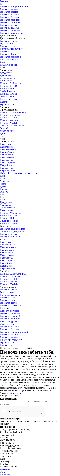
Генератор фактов (9, 54)
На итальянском (8, 149)
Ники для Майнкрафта (11, 83)
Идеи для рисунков (9, 59)
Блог (2, 4)
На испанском (7, 157)
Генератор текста (8, 41)
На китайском (7, 152)
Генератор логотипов (10, 14)
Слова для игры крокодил (13, 125)
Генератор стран (8, 46)
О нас (3, 472)
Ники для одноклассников (13, 112)
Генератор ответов (9, 12)
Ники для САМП (8, 94)
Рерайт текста (7, 104)
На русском (5, 144)
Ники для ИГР (7, 88)
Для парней (6, 75)
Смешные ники (7, 78)
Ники (3, 176)
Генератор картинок (10, 22)
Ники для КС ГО (8, 86)
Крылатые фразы (8, 64)
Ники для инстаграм (10, 115)
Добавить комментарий (10, 419)
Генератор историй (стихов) (14, 6)
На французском (8, 162)
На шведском (6, 168)
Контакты (5, 469)
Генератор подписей (10, 20)
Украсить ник (7, 131)
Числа (3, 136)
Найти (29, 348)
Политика (5, 474)
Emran (10, 395)
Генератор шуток (8, 25)
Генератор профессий (10, 57)
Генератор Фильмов (10, 236)
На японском (6, 154)
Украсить (4, 181)
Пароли (4, 102)
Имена (3, 62)
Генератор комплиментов (12, 33)
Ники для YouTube (9, 123)
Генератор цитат (8, 51)
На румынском (7, 170)
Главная (4, 1)
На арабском (6, 165)
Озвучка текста (7, 96)
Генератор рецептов (10, 30)
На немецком (6, 160)
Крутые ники (6, 80)
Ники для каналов (9, 120)
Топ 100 (4, 128)
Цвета (3, 133)
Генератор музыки (9, 9)
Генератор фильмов (9, 27)
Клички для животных (11, 49)
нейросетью (15, 393)
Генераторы (6, 345)
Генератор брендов (9, 17)
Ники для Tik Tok (8, 117)
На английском (7, 146)
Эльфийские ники (9, 91)
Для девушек (6, 72)
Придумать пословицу (11, 99)
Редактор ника (7, 43)
